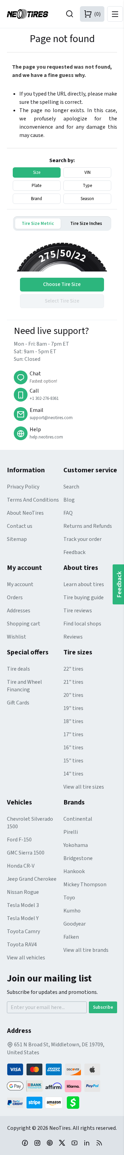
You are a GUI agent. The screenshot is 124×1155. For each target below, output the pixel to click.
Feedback (74, 552)
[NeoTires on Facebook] (24, 1142)
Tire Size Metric (38, 223)
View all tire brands (85, 950)
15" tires (73, 760)
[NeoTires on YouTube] (74, 1142)
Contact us (19, 526)
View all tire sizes (83, 787)
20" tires (73, 695)
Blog (69, 500)
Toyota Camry (23, 931)
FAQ (68, 513)
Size (36, 172)
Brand (36, 199)
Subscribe (103, 1007)
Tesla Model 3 (23, 905)
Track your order (82, 539)
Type (87, 185)
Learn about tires (83, 584)
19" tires (73, 708)
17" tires (73, 734)
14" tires (73, 774)
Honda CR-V (20, 866)
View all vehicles (26, 957)
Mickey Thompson (84, 884)
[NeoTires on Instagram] (37, 1142)
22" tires (73, 669)
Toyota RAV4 (22, 944)
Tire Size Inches (86, 223)
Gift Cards (18, 703)
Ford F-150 (19, 839)
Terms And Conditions (33, 500)
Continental (77, 819)
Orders (15, 597)
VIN (87, 172)
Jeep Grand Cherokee (31, 879)
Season (87, 199)
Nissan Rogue (23, 892)
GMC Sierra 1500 (25, 853)
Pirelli (70, 832)
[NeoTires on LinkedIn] (86, 1142)
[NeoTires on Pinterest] (49, 1142)
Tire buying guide (83, 597)
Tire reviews (77, 610)
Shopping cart (23, 624)
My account (20, 584)
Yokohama (75, 845)
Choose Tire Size (62, 284)
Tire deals (18, 669)
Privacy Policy (23, 487)
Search (71, 487)
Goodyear (74, 924)
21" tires (73, 682)
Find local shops (82, 624)
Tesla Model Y (23, 918)
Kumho (72, 911)
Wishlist (16, 637)
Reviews (73, 637)
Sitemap (17, 539)
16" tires (73, 747)
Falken (71, 937)
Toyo (69, 897)
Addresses (18, 610)
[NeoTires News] (99, 1142)
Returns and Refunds (87, 526)
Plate (36, 185)
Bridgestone (78, 858)
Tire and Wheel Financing (24, 685)
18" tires (73, 721)
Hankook (74, 871)
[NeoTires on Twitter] (62, 1142)
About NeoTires (25, 513)
